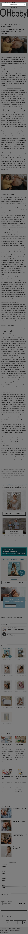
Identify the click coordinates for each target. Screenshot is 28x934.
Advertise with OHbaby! (13, 4)
